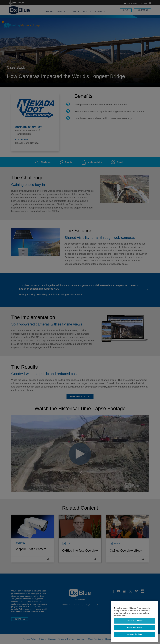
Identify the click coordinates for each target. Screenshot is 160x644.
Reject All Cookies (134, 627)
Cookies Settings (134, 634)
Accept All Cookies (134, 621)
